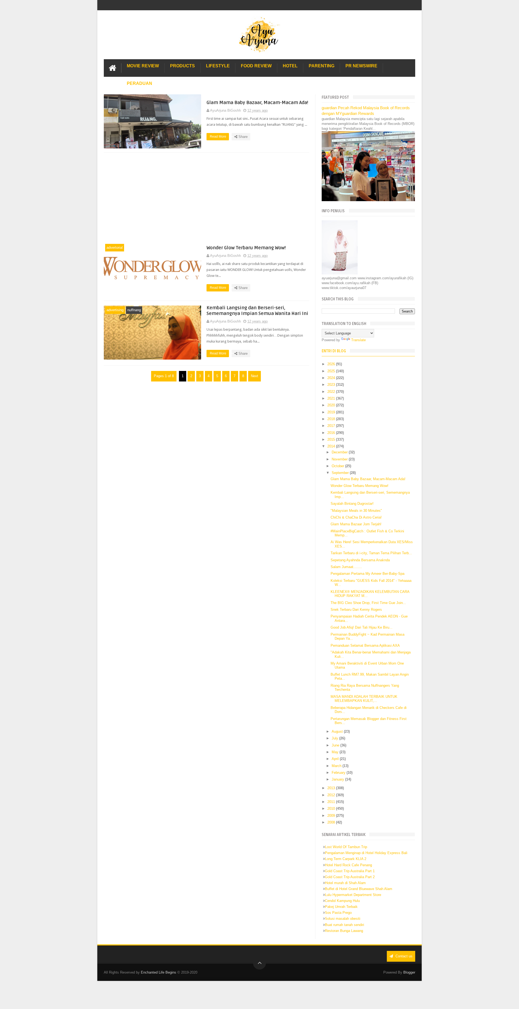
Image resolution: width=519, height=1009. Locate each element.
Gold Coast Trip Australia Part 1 (350, 871)
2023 (331, 385)
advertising (115, 310)
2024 (331, 378)
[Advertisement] (206, 197)
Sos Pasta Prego (338, 913)
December (340, 452)
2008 (331, 822)
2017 (331, 426)
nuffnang (134, 310)
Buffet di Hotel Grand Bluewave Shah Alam (358, 889)
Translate (358, 340)
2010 (331, 808)
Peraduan (139, 83)
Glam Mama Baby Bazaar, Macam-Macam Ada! (257, 102)
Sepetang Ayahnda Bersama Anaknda (360, 560)
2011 (331, 802)
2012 (331, 795)
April (336, 759)
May (336, 752)
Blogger (409, 972)
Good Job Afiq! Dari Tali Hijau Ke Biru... (361, 627)
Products (182, 66)
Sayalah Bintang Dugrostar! (352, 504)
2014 (331, 446)
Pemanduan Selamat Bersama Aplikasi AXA (365, 645)
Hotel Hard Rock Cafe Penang (348, 865)
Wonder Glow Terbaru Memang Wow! (246, 248)
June (336, 745)
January (338, 779)
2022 (331, 392)
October (338, 466)
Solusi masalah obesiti (342, 919)
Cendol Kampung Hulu (342, 901)
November (340, 459)
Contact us (403, 956)
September (341, 473)
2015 (331, 439)
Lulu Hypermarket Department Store (353, 895)
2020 (331, 405)
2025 (331, 371)
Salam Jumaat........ (346, 567)
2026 (331, 364)
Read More (218, 136)
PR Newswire (361, 66)
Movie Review (143, 66)
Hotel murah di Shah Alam (345, 883)
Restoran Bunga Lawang (344, 931)
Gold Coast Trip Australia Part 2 (350, 877)
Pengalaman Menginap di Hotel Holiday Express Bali (366, 853)
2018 (331, 419)
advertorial (115, 247)
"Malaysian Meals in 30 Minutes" (356, 511)
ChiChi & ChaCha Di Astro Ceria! (356, 517)
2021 (331, 398)
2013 (331, 788)
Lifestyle (218, 66)
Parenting (321, 66)
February (339, 773)
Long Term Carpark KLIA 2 (345, 859)
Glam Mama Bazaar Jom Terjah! (356, 524)
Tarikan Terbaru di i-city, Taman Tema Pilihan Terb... (371, 553)
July (335, 738)
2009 (331, 816)
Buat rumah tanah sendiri (344, 925)
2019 (331, 412)
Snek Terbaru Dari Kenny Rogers (356, 610)
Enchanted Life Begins (158, 972)
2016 (331, 433)
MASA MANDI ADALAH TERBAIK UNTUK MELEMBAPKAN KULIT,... (364, 699)
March (337, 766)
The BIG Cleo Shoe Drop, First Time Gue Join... (368, 603)
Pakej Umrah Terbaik (341, 907)
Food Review (256, 66)
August (338, 731)
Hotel (290, 66)
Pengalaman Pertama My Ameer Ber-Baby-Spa (367, 574)
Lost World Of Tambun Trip (346, 847)
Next (254, 376)
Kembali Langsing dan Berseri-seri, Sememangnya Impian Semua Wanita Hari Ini (257, 310)
